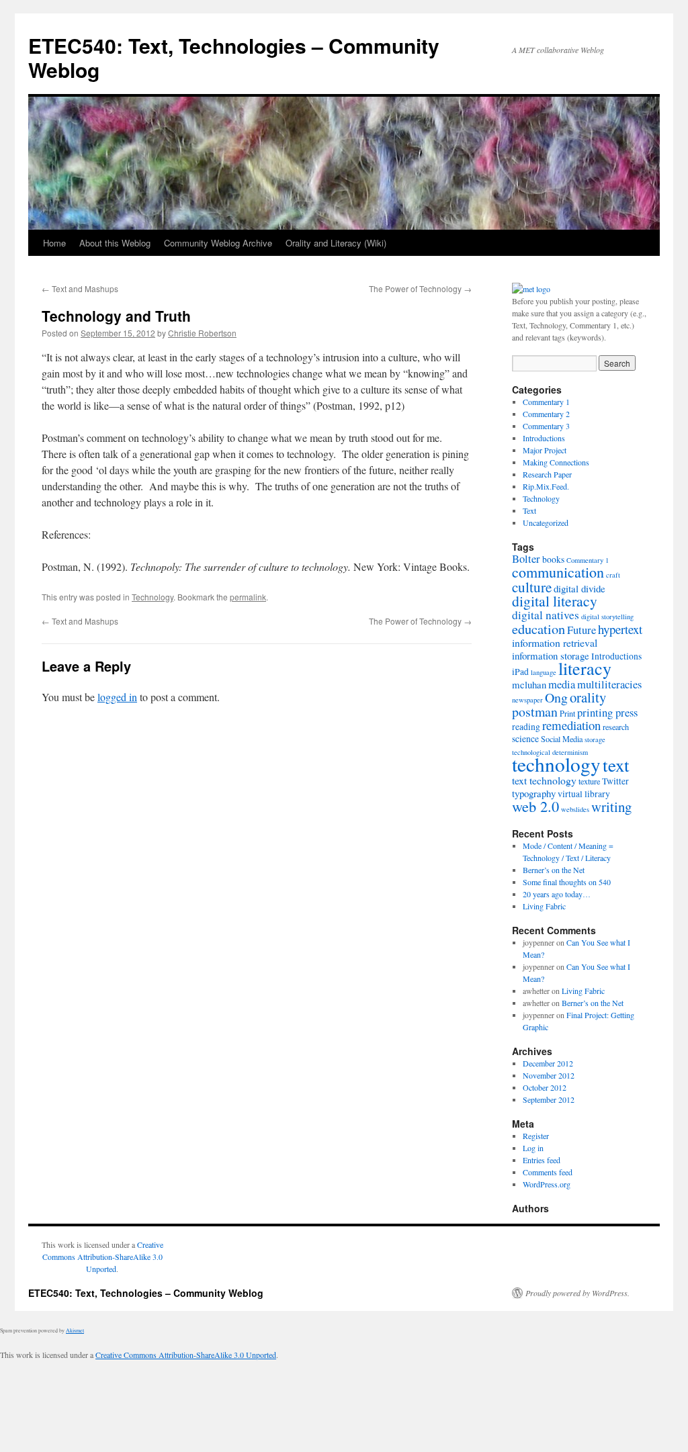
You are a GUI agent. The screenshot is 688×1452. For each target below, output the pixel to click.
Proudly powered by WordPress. (577, 1292)
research (616, 726)
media (561, 684)
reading (526, 727)
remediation (571, 725)
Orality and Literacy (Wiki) (336, 242)
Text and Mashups (80, 288)
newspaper (527, 700)
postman (535, 711)
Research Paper (547, 474)
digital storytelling (607, 616)
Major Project (544, 450)
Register (536, 1135)
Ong (556, 697)
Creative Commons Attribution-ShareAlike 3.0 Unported (102, 1256)
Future (581, 630)
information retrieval (554, 642)
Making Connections (556, 462)
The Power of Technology (420, 288)
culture (532, 587)
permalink (248, 596)
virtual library (584, 794)
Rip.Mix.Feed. (546, 486)
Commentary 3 (546, 425)
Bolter (526, 558)
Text (529, 510)
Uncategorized (545, 522)
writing (611, 806)
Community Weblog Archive (218, 242)
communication (558, 572)
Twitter (615, 781)
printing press (607, 712)
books (553, 559)
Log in (533, 1147)
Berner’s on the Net (554, 869)
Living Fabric (544, 906)
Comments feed (547, 1172)
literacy (584, 668)
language (543, 672)
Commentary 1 (546, 401)
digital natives (545, 615)
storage (595, 739)
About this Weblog (114, 242)
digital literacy (554, 600)
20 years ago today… (557, 894)
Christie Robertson (202, 332)
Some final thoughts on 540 (567, 881)
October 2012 (544, 1087)
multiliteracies (609, 684)
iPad (520, 672)
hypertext (620, 629)
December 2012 (548, 1063)
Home (54, 242)
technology (556, 764)
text (616, 765)
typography (534, 793)
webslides (575, 809)
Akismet (75, 1330)
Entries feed (541, 1159)
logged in (117, 697)
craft (613, 575)
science (525, 739)
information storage (550, 655)
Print (567, 713)
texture (589, 781)
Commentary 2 (546, 413)
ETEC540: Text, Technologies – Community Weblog (233, 57)
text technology (544, 780)
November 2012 (548, 1075)
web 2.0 (535, 806)
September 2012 (548, 1099)
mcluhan (529, 684)
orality (588, 697)
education (538, 628)
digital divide (579, 588)
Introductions (544, 438)
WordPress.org (546, 1184)
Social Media (562, 738)
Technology (152, 596)
